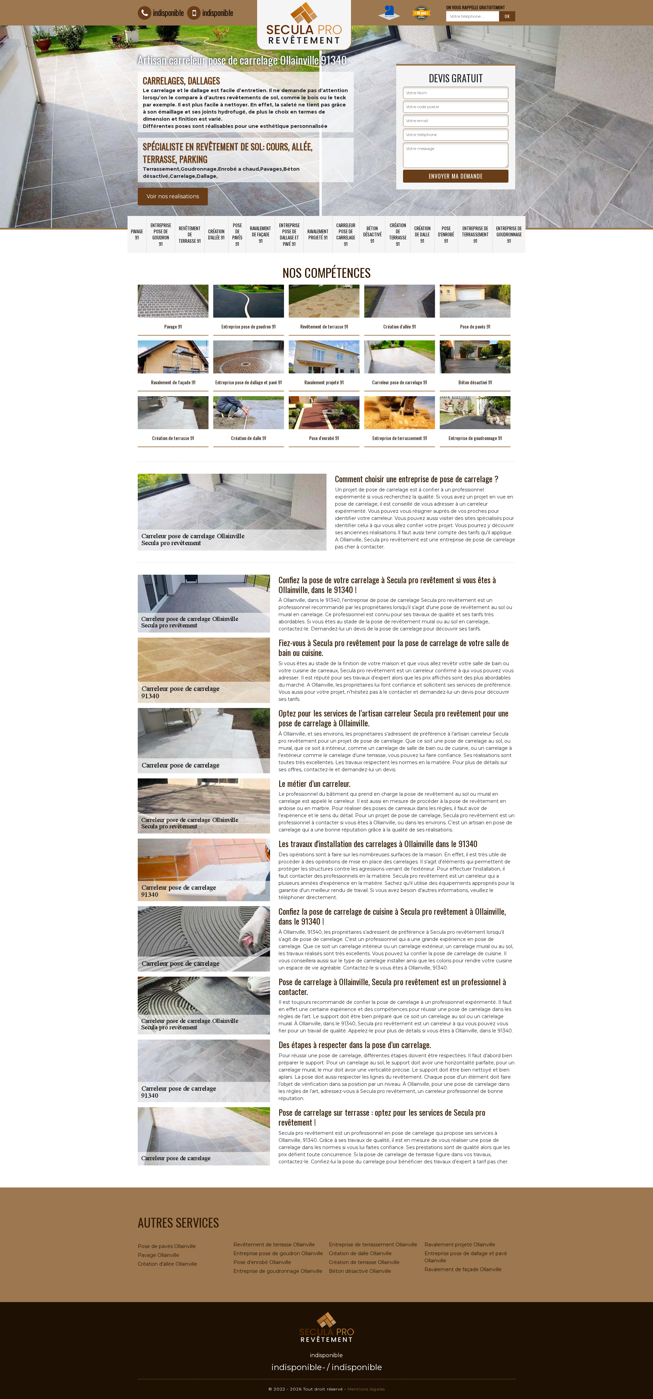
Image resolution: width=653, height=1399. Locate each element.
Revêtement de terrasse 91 (190, 234)
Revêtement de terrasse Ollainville (274, 1245)
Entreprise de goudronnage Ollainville (277, 1271)
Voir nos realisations (173, 196)
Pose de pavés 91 (237, 234)
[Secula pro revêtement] (326, 1326)
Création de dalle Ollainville (360, 1253)
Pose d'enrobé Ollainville (262, 1262)
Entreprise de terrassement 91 (475, 234)
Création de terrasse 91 (397, 234)
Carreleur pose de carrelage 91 (345, 234)
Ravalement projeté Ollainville (459, 1245)
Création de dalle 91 (422, 234)
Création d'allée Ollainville (167, 1264)
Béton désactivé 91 (372, 234)
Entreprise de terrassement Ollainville (373, 1245)
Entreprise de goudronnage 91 (509, 234)
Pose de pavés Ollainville (167, 1246)
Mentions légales (366, 1389)
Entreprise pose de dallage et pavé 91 (289, 234)
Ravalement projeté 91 (318, 234)
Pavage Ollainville (158, 1255)
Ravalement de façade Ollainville (463, 1269)
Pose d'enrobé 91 (446, 234)
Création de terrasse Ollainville (364, 1262)
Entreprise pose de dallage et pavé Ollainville (465, 1257)
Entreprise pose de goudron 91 (161, 234)
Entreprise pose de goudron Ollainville (278, 1253)
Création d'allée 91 (216, 234)
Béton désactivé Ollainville (360, 1271)
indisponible (168, 12)
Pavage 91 (137, 234)
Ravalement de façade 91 (260, 234)
